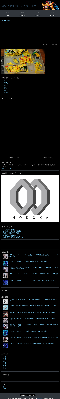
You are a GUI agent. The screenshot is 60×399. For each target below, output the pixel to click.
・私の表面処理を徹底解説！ (9, 229)
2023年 (4, 360)
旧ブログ (5, 387)
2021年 (4, 362)
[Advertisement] (30, 33)
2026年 (4, 356)
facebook (6, 81)
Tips (7, 15)
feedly (6, 92)
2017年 (4, 367)
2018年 (4, 366)
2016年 (4, 368)
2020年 (4, 363)
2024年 (4, 359)
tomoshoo (40, 398)
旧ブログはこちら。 (6, 168)
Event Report (22, 15)
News (37, 12)
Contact (52, 15)
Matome (37, 15)
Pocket (6, 89)
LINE (5, 87)
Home (7, 12)
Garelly (52, 12)
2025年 (4, 357)
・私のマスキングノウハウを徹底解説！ (12, 230)
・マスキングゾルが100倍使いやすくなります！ (14, 237)
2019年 (4, 364)
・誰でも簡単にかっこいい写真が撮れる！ (12, 231)
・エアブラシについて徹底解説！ (10, 233)
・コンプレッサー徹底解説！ (9, 235)
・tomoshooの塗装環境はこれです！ (11, 236)
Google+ (6, 84)
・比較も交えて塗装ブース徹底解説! (10, 234)
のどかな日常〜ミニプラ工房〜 (20, 6)
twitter (4, 388)
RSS (5, 90)
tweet (5, 82)
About (22, 12)
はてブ (6, 85)
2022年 (4, 361)
